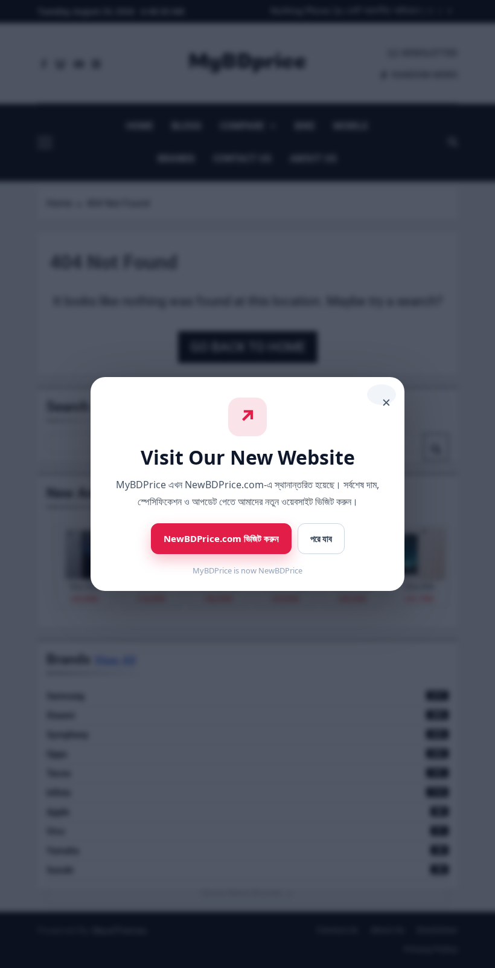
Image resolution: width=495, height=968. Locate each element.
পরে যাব (321, 538)
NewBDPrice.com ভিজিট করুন (221, 538)
